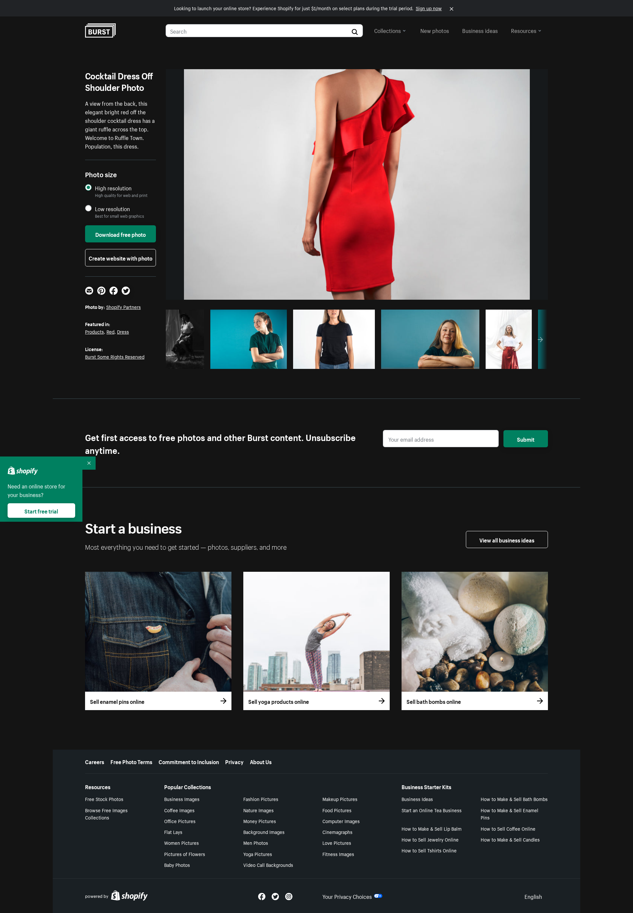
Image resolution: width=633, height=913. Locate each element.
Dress (123, 331)
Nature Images (258, 810)
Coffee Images (179, 810)
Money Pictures (259, 820)
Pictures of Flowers (184, 853)
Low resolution (112, 208)
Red (110, 331)
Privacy (234, 761)
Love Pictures (336, 842)
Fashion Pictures (260, 798)
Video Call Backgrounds (268, 864)
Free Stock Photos (104, 798)
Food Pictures (336, 810)
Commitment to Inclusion (189, 761)
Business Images (181, 798)
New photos (434, 30)
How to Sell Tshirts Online (429, 850)
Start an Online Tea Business (432, 810)
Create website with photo (120, 257)
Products (94, 331)
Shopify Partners (123, 306)
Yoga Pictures (257, 853)
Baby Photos (177, 864)
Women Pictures (181, 842)
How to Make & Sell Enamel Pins (509, 813)
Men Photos (255, 842)
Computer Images (341, 820)
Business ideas (480, 30)
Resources (523, 30)
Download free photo (120, 234)
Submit (525, 438)
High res (242, 362)
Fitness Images (338, 853)
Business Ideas (417, 798)
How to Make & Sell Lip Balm (432, 828)
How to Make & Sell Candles (510, 839)
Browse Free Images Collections (106, 813)
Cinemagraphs (337, 831)
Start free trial (41, 510)
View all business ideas (506, 539)
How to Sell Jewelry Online (430, 839)
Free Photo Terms (131, 761)
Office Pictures (180, 820)
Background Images (264, 831)
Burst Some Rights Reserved (114, 356)
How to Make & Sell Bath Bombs (514, 798)
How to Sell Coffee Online (508, 828)
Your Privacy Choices (347, 896)
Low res (186, 362)
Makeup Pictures (339, 798)
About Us (261, 761)
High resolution (113, 188)
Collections (387, 30)
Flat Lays (173, 831)
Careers (94, 761)
